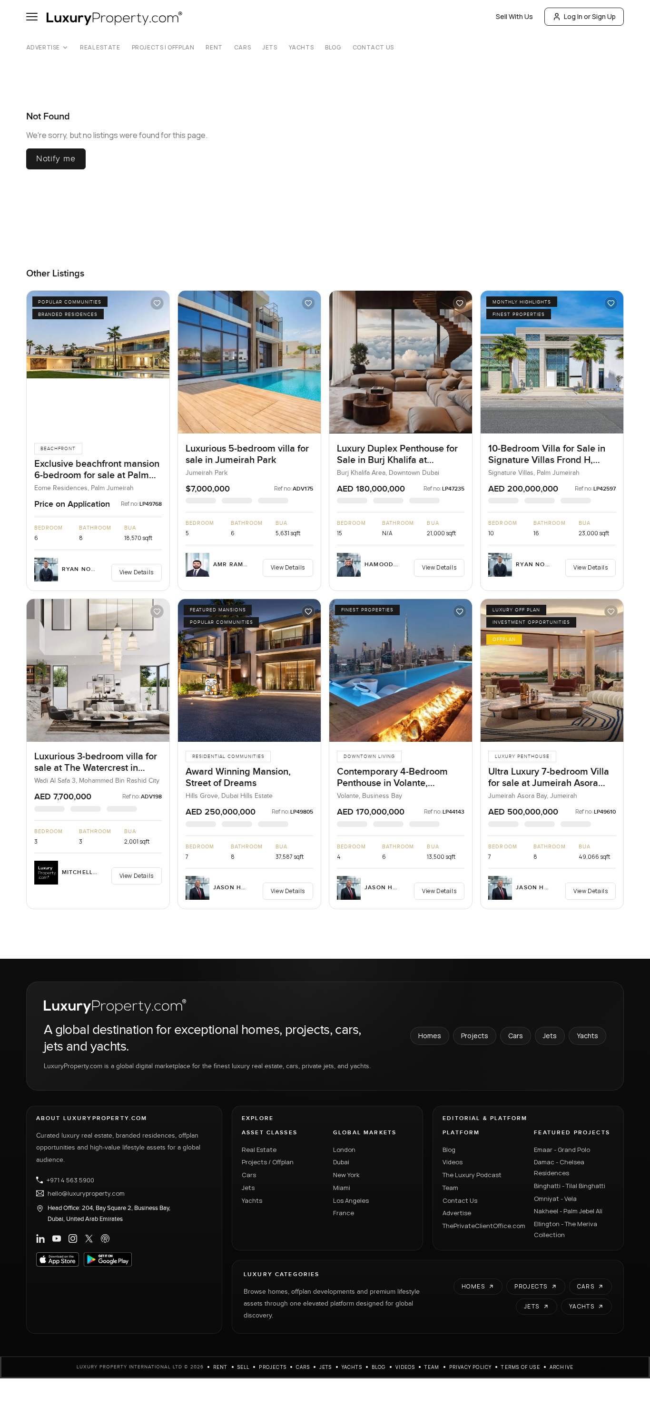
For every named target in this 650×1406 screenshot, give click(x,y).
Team (450, 1187)
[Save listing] (157, 303)
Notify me (56, 159)
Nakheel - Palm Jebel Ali (568, 1211)
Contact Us (373, 47)
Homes (429, 1035)
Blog (333, 47)
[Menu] (31, 16)
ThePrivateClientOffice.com (482, 1225)
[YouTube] (56, 1238)
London (344, 1149)
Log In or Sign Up (590, 16)
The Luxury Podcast (472, 1174)
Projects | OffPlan (163, 47)
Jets (269, 47)
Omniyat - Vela (555, 1198)
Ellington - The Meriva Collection (565, 1229)
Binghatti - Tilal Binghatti (569, 1185)
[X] (89, 1238)
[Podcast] (105, 1238)
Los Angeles (351, 1200)
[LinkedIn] (40, 1238)
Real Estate (100, 47)
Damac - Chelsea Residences (559, 1167)
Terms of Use (520, 1367)
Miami (341, 1187)
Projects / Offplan (268, 1162)
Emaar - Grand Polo (562, 1149)
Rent (214, 47)
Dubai (341, 1162)
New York (346, 1174)
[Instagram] (73, 1238)
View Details (136, 572)
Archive (561, 1367)
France (343, 1213)
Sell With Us (514, 16)
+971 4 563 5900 (70, 1180)
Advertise (43, 47)
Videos (453, 1162)
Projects (474, 1035)
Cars (242, 47)
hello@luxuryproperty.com (86, 1193)
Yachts (301, 47)
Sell (243, 1367)
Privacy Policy (470, 1367)
